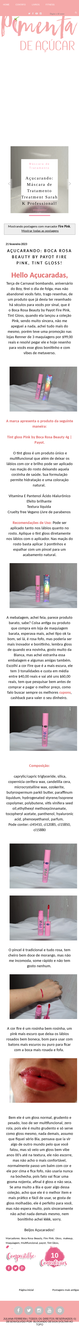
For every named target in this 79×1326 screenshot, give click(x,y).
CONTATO (21, 4)
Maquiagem (13, 1243)
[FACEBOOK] (18, 1311)
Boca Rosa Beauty (31, 1238)
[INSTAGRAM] (39, 1311)
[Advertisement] (39, 98)
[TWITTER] (29, 1311)
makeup (67, 1238)
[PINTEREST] (60, 1311)
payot (42, 1243)
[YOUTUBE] (49, 1311)
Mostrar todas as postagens (40, 231)
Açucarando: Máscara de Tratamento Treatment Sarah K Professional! (39, 190)
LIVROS (36, 4)
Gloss (58, 1238)
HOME (6, 4)
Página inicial (26, 1290)
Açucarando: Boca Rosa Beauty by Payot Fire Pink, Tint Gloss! (39, 257)
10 (54, 1255)
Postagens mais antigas (65, 1290)
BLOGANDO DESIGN (45, 1321)
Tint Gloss (52, 1243)
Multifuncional (29, 1243)
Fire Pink (49, 1238)
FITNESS (50, 4)
